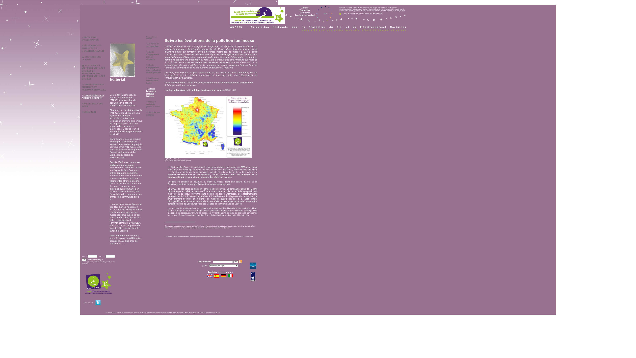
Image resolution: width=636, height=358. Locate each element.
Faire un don (304, 10)
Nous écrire (305, 13)
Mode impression (194, 312)
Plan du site (204, 312)
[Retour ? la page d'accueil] (257, 14)
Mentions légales (214, 312)
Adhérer (304, 8)
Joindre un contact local (305, 15)
